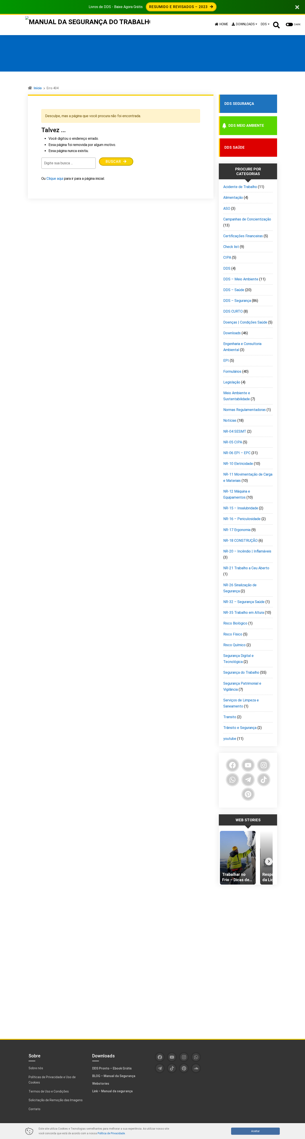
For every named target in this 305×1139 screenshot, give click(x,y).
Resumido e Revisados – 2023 (179, 7)
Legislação (231, 382)
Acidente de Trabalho (240, 187)
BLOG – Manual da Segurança (113, 1076)
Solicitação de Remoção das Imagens (56, 1100)
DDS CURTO (233, 311)
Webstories (100, 1083)
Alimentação (233, 197)
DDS (226, 268)
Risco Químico (234, 645)
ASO (226, 208)
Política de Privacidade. (111, 1133)
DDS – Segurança (237, 301)
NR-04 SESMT (234, 431)
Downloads (232, 333)
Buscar (114, 161)
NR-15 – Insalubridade (240, 508)
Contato (34, 1109)
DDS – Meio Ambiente (240, 279)
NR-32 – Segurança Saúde (244, 602)
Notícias (229, 420)
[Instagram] (263, 765)
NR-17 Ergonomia (237, 530)
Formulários (232, 371)
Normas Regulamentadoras (244, 410)
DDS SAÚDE (234, 147)
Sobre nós (36, 1068)
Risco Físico (232, 634)
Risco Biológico (235, 623)
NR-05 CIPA (232, 442)
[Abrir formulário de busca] (276, 24)
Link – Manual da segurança (112, 1091)
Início (38, 88)
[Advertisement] (248, 958)
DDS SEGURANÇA (239, 104)
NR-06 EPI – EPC (237, 453)
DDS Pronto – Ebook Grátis (112, 1068)
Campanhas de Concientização (247, 219)
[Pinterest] (248, 794)
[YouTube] (248, 765)
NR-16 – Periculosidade (242, 519)
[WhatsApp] (232, 779)
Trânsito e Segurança (240, 728)
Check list (231, 247)
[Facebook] (232, 765)
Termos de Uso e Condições (49, 1091)
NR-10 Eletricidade (238, 464)
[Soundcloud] (196, 1068)
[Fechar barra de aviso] (297, 6)
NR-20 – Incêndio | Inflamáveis (247, 551)
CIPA (227, 257)
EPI (226, 360)
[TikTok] (263, 779)
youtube (229, 739)
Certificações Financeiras (243, 236)
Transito (229, 717)
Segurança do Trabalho (241, 672)
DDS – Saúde (233, 290)
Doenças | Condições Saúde (245, 322)
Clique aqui (54, 178)
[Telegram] (248, 779)
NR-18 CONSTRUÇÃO (240, 540)
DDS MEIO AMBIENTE (246, 125)
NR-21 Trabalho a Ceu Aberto (246, 568)
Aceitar (255, 1131)
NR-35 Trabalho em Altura (243, 612)
